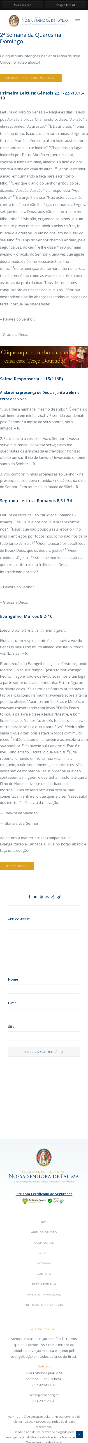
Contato (44, 1273)
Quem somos (44, 1242)
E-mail (13, 1002)
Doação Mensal (65, 5)
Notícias (44, 1263)
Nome (13, 979)
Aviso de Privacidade (44, 1294)
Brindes (44, 1253)
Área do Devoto (44, 1232)
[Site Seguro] (44, 1200)
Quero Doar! (17, 866)
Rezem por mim (44, 1284)
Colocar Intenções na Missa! (31, 77)
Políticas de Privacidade (44, 1305)
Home (44, 1222)
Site (11, 1026)
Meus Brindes (22, 5)
